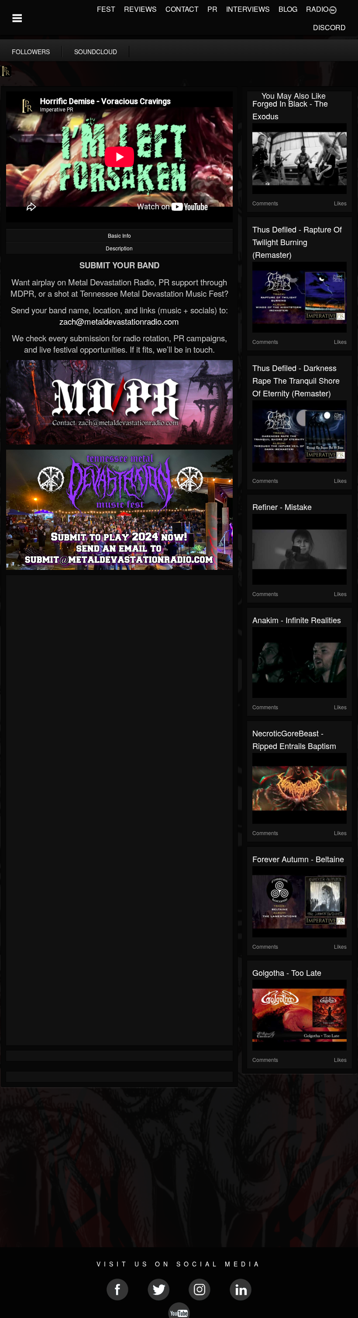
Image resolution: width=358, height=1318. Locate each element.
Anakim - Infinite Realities (296, 619)
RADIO (317, 9)
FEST (106, 9)
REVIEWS (140, 9)
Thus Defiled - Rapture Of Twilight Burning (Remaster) (297, 241)
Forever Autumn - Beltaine (298, 858)
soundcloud (95, 51)
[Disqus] (119, 697)
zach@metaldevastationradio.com (119, 321)
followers (31, 51)
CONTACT (182, 9)
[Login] (332, 9)
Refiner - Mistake (282, 506)
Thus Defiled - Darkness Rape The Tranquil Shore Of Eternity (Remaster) (296, 380)
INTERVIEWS (248, 9)
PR (212, 9)
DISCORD (329, 27)
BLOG (288, 9)
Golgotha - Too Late (286, 972)
